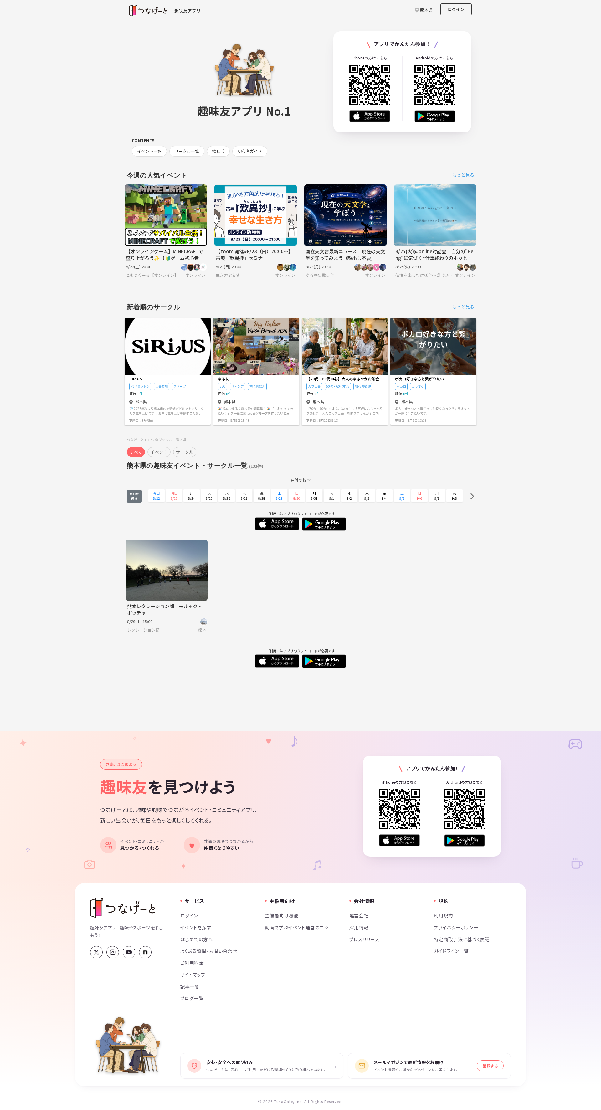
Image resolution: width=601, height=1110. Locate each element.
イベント (159, 452)
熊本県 (181, 439)
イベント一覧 (149, 151)
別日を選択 (134, 496)
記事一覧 (190, 986)
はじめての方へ (196, 939)
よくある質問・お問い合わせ (208, 950)
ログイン (456, 9)
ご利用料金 (192, 962)
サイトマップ (193, 974)
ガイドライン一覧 (451, 950)
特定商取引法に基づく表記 (462, 939)
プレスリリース (364, 939)
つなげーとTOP (139, 439)
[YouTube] (129, 952)
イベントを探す (195, 927)
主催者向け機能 (282, 915)
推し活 (218, 151)
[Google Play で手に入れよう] (434, 116)
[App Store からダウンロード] (369, 116)
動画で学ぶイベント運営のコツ (297, 927)
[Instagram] (112, 952)
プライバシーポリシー (456, 927)
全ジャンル (163, 439)
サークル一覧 (187, 151)
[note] (145, 952)
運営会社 (359, 915)
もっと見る (463, 175)
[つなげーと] (122, 908)
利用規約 (443, 915)
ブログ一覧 (191, 998)
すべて (136, 452)
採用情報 (359, 927)
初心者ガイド (250, 151)
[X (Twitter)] (96, 952)
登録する (490, 1065)
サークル (184, 452)
